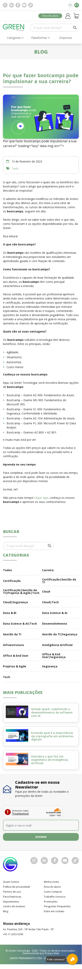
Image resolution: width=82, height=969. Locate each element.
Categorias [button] (14, 38)
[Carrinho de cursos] (76, 16)
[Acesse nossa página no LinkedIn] (11, 5)
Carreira (48, 570)
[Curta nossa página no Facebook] (17, 5)
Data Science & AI (54, 613)
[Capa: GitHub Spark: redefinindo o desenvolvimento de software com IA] (17, 712)
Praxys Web (52, 953)
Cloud (46, 591)
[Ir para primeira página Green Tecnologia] (13, 27)
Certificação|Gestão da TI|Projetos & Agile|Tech (21, 591)
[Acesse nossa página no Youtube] (24, 5)
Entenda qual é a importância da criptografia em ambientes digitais (52, 736)
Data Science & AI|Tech (20, 623)
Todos (7, 570)
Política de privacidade (16, 886)
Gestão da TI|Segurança (59, 634)
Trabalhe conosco (55, 896)
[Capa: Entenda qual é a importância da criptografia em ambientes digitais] (17, 735)
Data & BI (9, 613)
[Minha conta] (68, 16)
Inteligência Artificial (57, 645)
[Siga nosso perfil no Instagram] (5, 5)
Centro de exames (14, 906)
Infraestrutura (13, 645)
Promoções (51, 901)
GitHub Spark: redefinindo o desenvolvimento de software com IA (51, 712)
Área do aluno (50, 15)
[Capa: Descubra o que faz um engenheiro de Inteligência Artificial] (17, 759)
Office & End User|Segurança (54, 655)
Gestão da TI (12, 634)
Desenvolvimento (54, 623)
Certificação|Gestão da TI (59, 581)
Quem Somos (11, 882)
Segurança (49, 666)
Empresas (65, 38)
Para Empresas (12, 896)
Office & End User (15, 655)
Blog (5, 911)
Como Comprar (53, 891)
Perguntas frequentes (57, 906)
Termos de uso (12, 891)
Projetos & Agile (14, 666)
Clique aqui (41, 498)
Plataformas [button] (39, 38)
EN (70, 5)
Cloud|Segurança (15, 602)
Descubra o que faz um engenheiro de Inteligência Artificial (49, 759)
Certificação (12, 581)
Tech (15, 168)
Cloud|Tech (50, 602)
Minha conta (51, 882)
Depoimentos (11, 901)
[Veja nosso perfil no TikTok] (30, 5)
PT (76, 5)
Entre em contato (54, 911)
